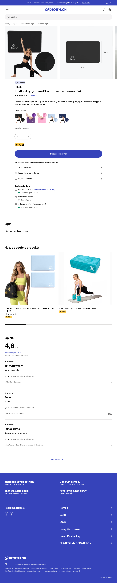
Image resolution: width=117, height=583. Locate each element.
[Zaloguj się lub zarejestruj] (104, 9)
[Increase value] (28, 136)
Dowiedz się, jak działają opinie (16, 355)
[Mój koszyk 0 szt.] (109, 9)
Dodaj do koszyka (58, 154)
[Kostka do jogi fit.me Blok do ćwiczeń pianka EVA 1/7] (31, 52)
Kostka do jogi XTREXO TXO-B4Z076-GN (77, 308)
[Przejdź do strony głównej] (55, 9)
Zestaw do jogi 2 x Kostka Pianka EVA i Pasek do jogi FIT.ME (29, 309)
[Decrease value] (17, 136)
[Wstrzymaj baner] (107, 3)
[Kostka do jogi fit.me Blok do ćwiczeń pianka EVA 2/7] (86, 52)
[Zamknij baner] (110, 3)
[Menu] (7, 9)
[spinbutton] (23, 136)
